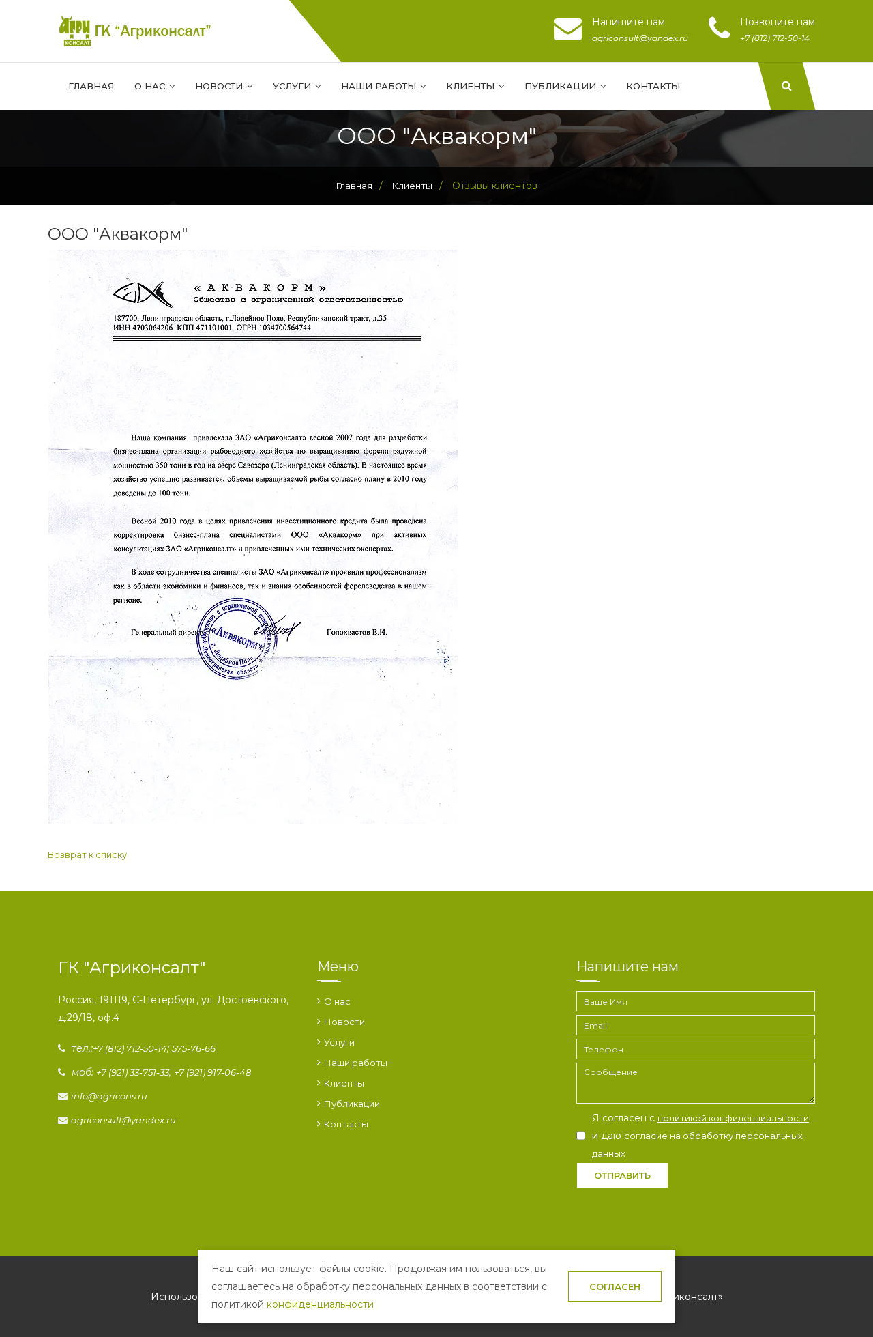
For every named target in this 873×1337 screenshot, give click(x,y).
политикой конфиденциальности (733, 1117)
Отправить (622, 1175)
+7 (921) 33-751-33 (132, 1072)
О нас (151, 86)
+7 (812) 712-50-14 (130, 1048)
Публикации (561, 86)
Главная (91, 86)
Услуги (293, 86)
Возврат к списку (87, 854)
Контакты (653, 86)
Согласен (614, 1286)
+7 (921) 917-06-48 (212, 1072)
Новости (220, 86)
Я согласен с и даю (700, 1135)
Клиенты (471, 86)
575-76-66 (194, 1048)
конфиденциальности (320, 1304)
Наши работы (380, 86)
